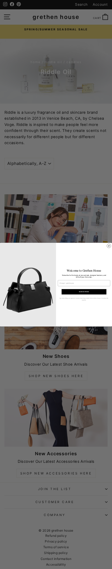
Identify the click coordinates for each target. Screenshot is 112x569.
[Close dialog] (109, 246)
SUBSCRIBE (84, 291)
